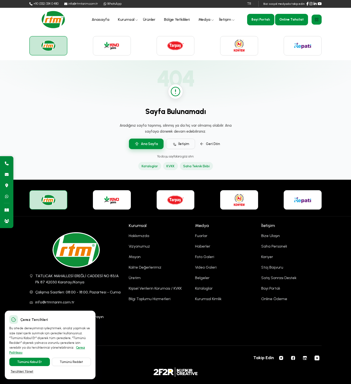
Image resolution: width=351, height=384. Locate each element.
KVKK (170, 166)
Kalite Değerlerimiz (145, 267)
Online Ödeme (274, 299)
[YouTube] (320, 4)
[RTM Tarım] (48, 45)
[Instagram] (311, 4)
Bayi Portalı (260, 19)
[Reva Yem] (112, 45)
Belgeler (202, 278)
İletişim (225, 19)
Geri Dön (213, 144)
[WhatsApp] (6, 196)
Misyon (135, 256)
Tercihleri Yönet (22, 371)
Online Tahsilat (291, 19)
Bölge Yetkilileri (177, 19)
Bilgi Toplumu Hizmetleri (149, 299)
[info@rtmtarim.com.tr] (6, 174)
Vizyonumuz (139, 246)
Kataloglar (150, 166)
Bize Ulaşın (270, 235)
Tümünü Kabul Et (29, 362)
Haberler (202, 246)
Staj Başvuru (272, 267)
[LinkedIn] (315, 4)
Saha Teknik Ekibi (196, 166)
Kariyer (267, 256)
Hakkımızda (139, 235)
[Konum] (6, 185)
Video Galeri (206, 267)
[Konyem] (239, 45)
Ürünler (149, 19)
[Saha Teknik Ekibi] (6, 221)
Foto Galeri (204, 256)
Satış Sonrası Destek (279, 278)
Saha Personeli (274, 246)
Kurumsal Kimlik (208, 299)
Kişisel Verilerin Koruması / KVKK (155, 288)
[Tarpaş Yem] (176, 45)
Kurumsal (126, 19)
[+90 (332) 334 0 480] (6, 163)
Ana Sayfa (149, 144)
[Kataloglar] (6, 210)
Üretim (135, 278)
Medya (204, 19)
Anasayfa (100, 19)
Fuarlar (201, 235)
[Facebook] (307, 4)
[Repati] (303, 45)
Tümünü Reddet (71, 362)
